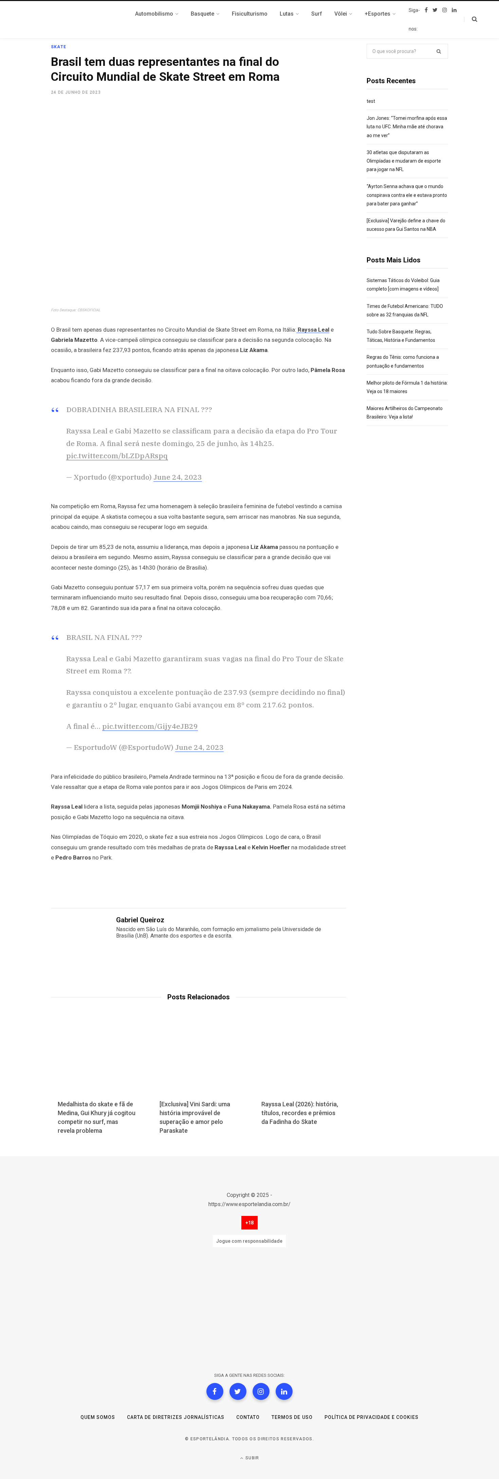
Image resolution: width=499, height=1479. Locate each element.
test (371, 101)
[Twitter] (237, 1391)
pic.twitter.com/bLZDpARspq (117, 455)
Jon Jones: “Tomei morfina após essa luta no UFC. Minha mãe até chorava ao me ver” (407, 126)
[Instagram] (261, 1391)
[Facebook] (214, 1391)
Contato (248, 1417)
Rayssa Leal (312, 329)
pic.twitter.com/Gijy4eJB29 (150, 726)
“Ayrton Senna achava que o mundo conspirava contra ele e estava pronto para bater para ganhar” (407, 195)
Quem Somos (97, 1417)
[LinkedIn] (284, 1391)
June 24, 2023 (177, 477)
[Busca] (470, 19)
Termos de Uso (292, 1417)
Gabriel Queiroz (140, 920)
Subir (251, 1458)
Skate (58, 46)
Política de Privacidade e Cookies (372, 1417)
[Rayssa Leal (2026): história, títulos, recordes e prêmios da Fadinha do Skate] (300, 1060)
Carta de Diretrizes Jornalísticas (175, 1417)
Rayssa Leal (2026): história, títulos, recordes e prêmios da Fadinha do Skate (299, 1113)
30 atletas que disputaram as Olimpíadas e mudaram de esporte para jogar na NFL (404, 161)
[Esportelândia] (85, 19)
